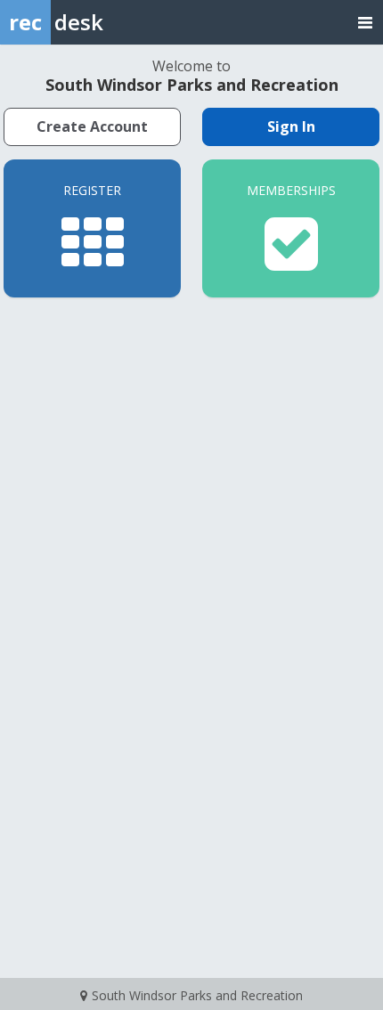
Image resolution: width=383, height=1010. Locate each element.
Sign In (291, 126)
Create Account (92, 126)
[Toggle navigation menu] (365, 22)
